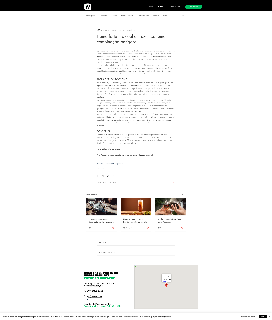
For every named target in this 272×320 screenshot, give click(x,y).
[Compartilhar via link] (113, 176)
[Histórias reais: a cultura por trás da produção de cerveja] (136, 206)
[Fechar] (269, 316)
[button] (183, 15)
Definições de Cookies (248, 317)
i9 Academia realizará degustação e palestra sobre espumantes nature (100, 220)
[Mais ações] (174, 30)
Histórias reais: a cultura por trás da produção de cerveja (135, 220)
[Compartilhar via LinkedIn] (108, 176)
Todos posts (90, 15)
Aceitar (262, 317)
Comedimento (143, 15)
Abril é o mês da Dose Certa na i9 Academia (169, 220)
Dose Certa (100, 169)
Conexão (103, 15)
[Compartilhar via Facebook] (98, 176)
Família (156, 15)
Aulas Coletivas (127, 15)
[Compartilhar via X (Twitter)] (103, 176)
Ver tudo (183, 194)
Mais (165, 15)
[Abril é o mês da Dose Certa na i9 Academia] (170, 206)
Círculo (114, 15)
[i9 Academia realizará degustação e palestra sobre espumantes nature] (101, 206)
